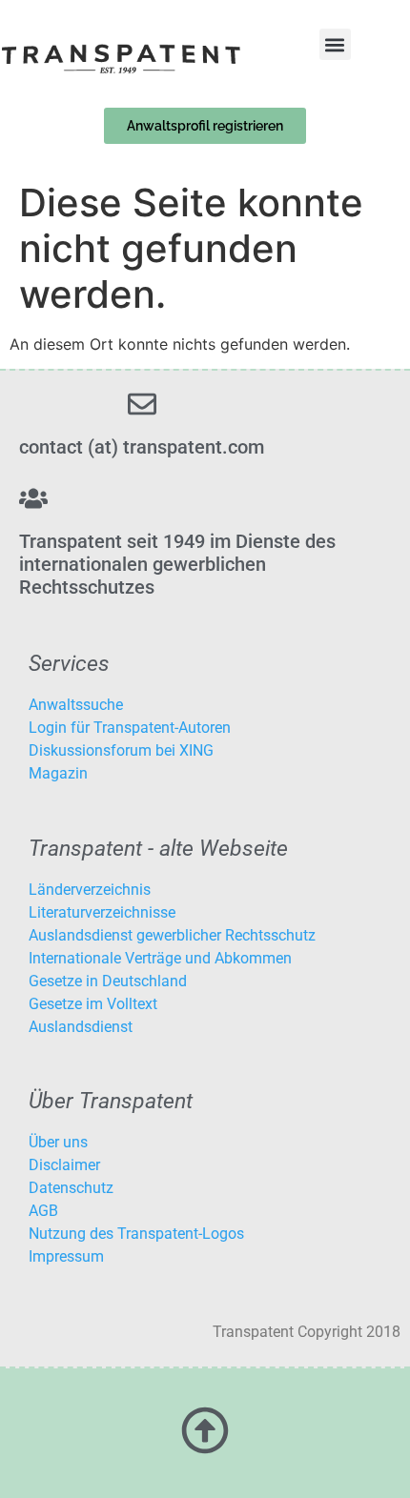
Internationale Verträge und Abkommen (160, 958)
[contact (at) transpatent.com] (142, 404)
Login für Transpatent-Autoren (130, 728)
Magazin (58, 773)
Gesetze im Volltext (93, 1004)
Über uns (58, 1142)
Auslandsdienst (81, 1027)
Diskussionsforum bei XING (121, 750)
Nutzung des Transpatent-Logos (136, 1234)
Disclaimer (64, 1165)
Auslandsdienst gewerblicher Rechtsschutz (172, 935)
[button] (335, 44)
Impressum (66, 1256)
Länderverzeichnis (90, 890)
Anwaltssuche (76, 705)
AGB (43, 1211)
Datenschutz (71, 1188)
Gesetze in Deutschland (108, 981)
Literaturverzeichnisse (102, 912)
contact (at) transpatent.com (141, 446)
